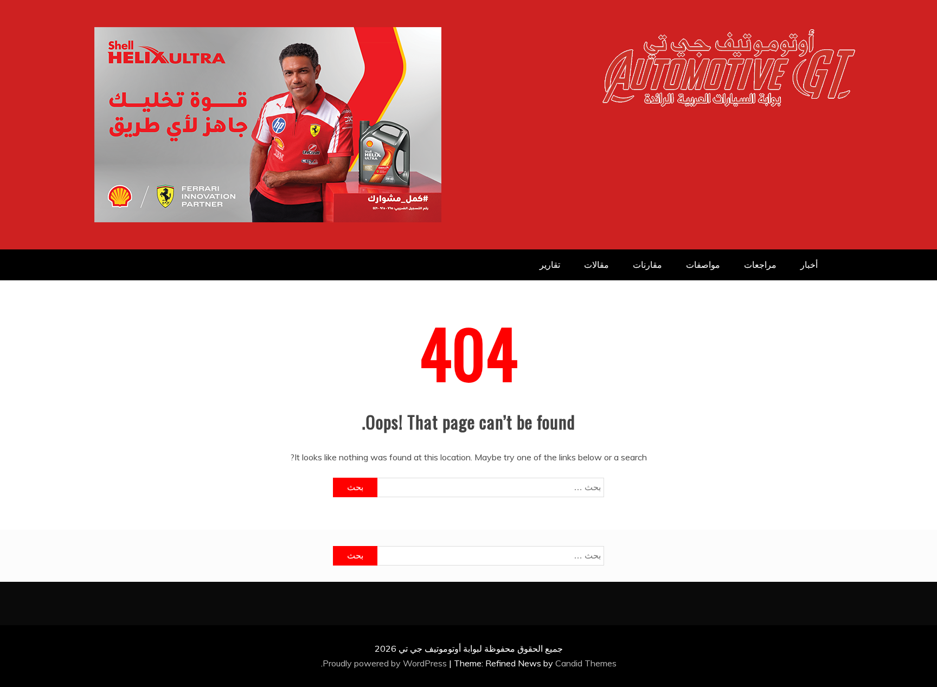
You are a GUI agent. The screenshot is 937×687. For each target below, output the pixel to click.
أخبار (809, 264)
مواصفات (703, 264)
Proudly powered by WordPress (386, 663)
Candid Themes (586, 663)
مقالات (596, 264)
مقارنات (647, 264)
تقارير (550, 264)
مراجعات (760, 264)
